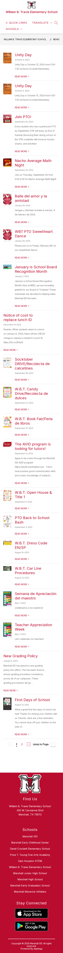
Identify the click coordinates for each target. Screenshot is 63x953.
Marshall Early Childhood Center (30, 842)
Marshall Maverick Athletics (30, 891)
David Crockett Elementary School (30, 848)
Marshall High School (30, 879)
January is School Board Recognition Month (36, 269)
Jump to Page (41, 744)
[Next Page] (29, 744)
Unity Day (23, 55)
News (56, 39)
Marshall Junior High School (30, 873)
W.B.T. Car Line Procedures (28, 570)
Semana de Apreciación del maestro (35, 595)
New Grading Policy (21, 656)
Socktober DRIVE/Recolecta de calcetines (32, 363)
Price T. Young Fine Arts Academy (30, 854)
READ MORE (22, 76)
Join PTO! (23, 117)
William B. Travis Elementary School (25, 39)
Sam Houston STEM (30, 861)
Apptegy (38, 948)
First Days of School (32, 700)
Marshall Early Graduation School (30, 885)
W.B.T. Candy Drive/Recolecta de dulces (31, 393)
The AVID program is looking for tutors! (33, 446)
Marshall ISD (30, 836)
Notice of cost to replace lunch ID (18, 317)
